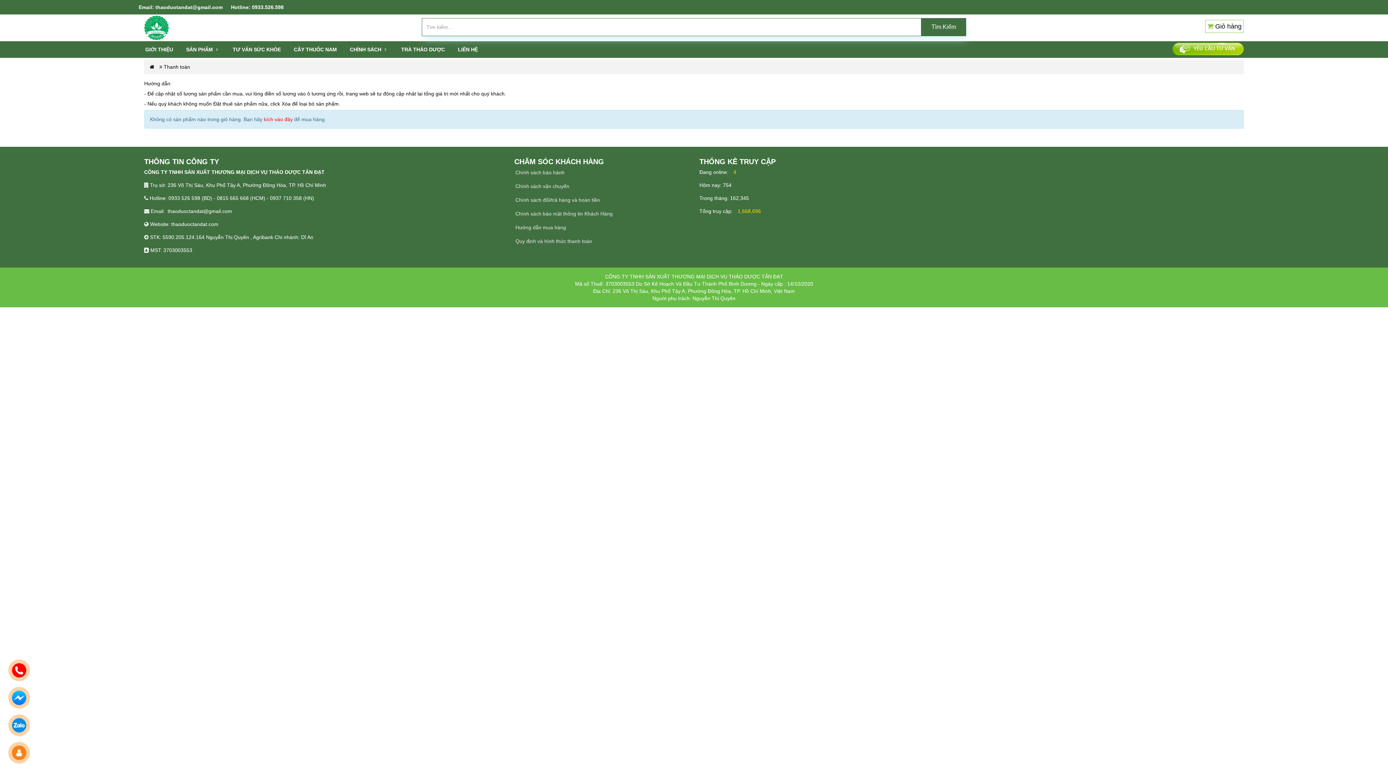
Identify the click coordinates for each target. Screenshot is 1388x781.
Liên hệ (468, 49)
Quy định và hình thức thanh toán (553, 241)
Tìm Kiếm (943, 27)
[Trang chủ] (156, 27)
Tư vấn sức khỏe (257, 49)
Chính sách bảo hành (540, 172)
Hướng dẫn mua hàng (540, 227)
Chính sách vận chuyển (542, 186)
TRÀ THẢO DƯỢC (423, 49)
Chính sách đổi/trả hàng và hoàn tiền (557, 200)
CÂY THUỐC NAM (315, 49)
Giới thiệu (159, 49)
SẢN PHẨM (200, 49)
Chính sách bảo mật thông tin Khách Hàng (564, 214)
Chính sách (366, 49)
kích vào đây (278, 119)
